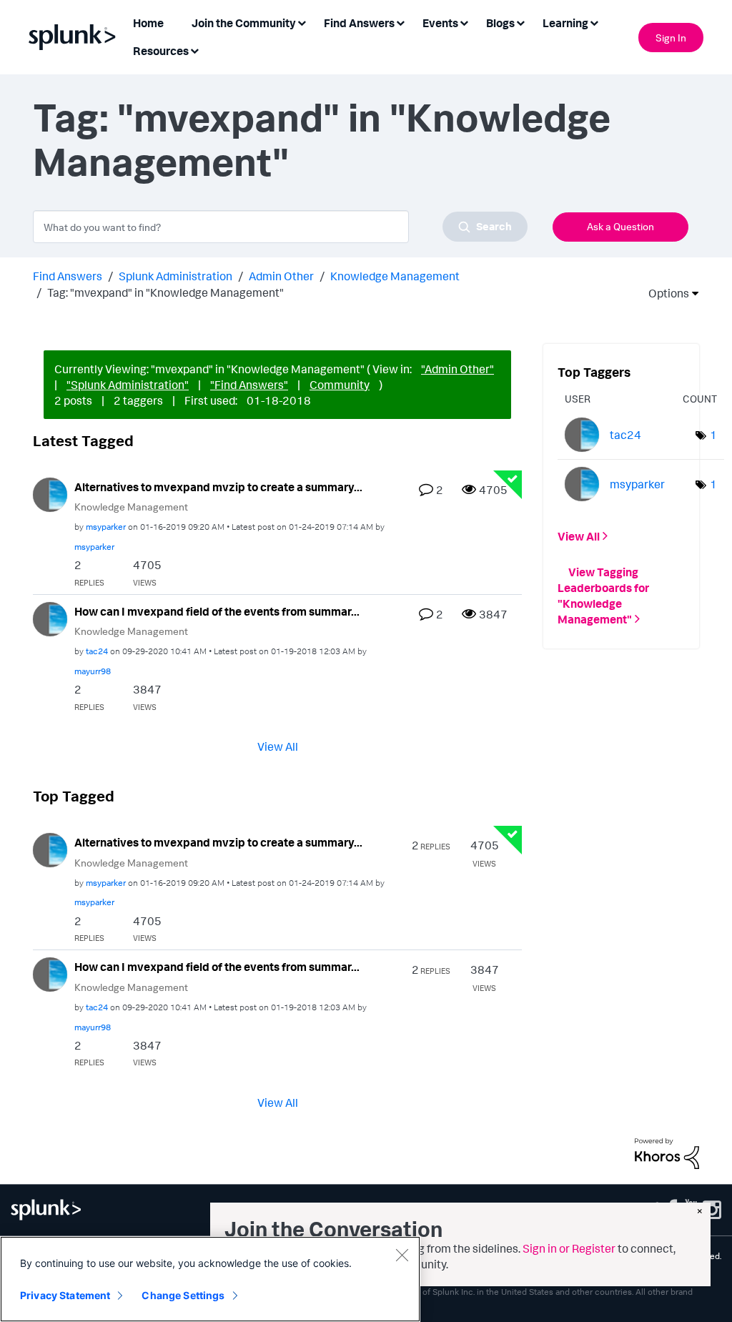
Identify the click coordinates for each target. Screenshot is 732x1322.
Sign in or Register (569, 1248)
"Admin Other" (457, 369)
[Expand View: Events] (464, 22)
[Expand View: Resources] (194, 50)
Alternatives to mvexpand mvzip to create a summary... (218, 487)
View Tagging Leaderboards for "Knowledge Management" (603, 595)
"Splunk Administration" (127, 385)
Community (340, 385)
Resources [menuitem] (161, 51)
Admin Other (281, 276)
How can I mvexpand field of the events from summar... (217, 611)
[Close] (402, 1255)
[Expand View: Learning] (594, 22)
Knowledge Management (395, 276)
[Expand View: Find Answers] (400, 22)
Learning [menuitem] (565, 23)
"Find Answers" (249, 385)
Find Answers (67, 276)
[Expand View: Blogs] (520, 22)
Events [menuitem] (440, 23)
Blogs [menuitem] (500, 23)
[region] (210, 1279)
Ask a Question (620, 226)
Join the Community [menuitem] (244, 23)
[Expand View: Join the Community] (302, 22)
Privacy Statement (65, 1295)
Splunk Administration (175, 276)
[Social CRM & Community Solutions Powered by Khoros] (667, 1152)
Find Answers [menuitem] (359, 23)
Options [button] (664, 293)
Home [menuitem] (148, 23)
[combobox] (280, 226)
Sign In (671, 37)
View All (277, 746)
